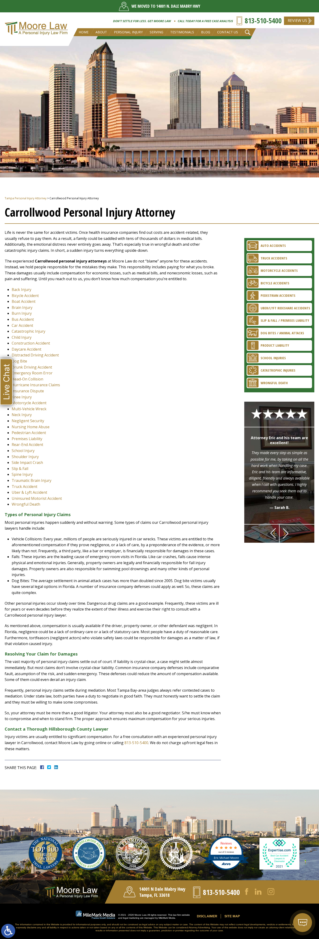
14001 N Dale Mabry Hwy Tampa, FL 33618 (162, 892)
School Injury (23, 450)
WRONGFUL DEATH (274, 382)
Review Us (297, 20)
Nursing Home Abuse (31, 426)
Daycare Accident (26, 349)
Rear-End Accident (27, 444)
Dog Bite (19, 361)
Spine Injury (22, 474)
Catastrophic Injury (28, 331)
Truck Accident (24, 486)
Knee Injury (22, 397)
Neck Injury (22, 414)
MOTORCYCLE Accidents (279, 270)
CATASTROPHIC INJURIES (278, 370)
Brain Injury (22, 307)
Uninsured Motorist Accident (37, 498)
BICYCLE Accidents (275, 283)
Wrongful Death (26, 504)
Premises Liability (27, 438)
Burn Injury (22, 313)
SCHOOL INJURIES (273, 358)
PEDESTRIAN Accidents (278, 295)
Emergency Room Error (32, 373)
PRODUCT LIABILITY (275, 345)
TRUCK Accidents (274, 258)
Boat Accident (23, 301)
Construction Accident (31, 343)
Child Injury (22, 337)
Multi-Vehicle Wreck (29, 408)
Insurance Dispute (28, 391)
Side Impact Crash (27, 462)
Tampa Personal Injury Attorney (25, 198)
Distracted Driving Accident (35, 355)
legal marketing (131, 918)
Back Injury (21, 289)
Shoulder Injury (25, 456)
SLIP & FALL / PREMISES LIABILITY (285, 320)
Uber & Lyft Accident (29, 492)
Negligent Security (28, 420)
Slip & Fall (20, 468)
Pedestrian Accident (29, 432)
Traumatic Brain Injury (31, 480)
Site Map (232, 916)
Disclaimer (207, 916)
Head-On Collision (27, 379)
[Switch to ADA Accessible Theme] (8, 931)
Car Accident (22, 325)
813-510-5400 (263, 20)
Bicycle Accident (25, 295)
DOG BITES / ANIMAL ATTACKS (282, 333)
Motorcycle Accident (29, 402)
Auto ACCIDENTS (273, 245)
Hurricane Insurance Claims (36, 384)
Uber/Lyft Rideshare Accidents (285, 308)
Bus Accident (23, 319)
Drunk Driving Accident (32, 367)
